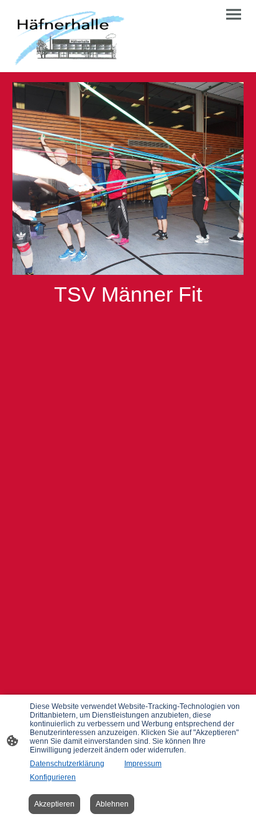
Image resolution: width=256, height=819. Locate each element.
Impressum (143, 763)
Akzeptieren (54, 804)
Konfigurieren (53, 777)
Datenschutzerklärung (67, 763)
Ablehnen (112, 804)
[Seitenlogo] (69, 36)
